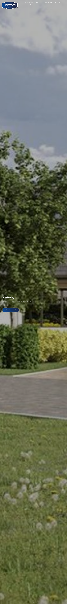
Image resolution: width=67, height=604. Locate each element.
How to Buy (48, 2)
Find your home (29, 2)
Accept (60, 597)
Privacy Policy (48, 597)
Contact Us (27, 4)
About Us (58, 2)
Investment (39, 2)
